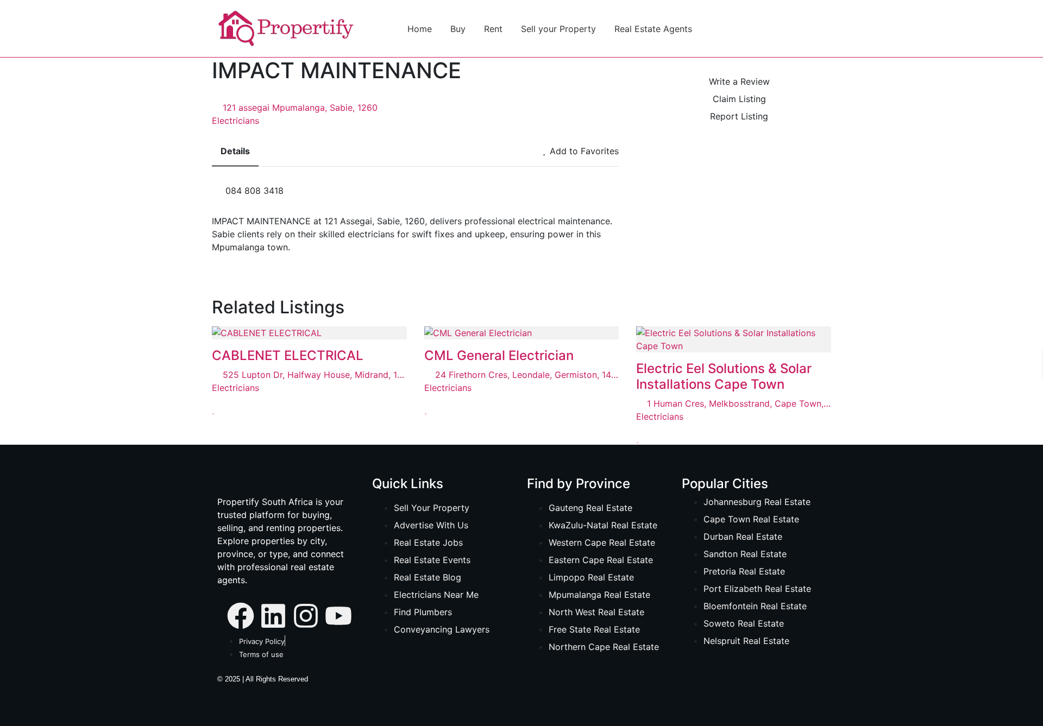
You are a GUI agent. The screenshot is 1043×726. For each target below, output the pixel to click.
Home (419, 28)
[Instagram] (305, 614)
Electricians (235, 120)
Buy (458, 28)
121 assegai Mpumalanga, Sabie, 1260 (300, 107)
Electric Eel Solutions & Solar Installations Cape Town (724, 376)
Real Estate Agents (653, 28)
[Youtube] (338, 614)
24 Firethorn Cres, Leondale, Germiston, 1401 (527, 374)
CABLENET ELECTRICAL (287, 355)
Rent (493, 28)
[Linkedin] (273, 614)
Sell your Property (558, 28)
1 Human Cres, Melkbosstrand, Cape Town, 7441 (739, 403)
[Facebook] (240, 614)
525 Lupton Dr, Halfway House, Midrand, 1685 (315, 374)
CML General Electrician (499, 355)
